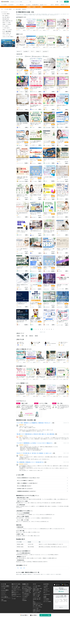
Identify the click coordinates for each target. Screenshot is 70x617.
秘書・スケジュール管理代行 (45, 574)
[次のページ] (53, 329)
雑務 (21, 567)
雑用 (24, 567)
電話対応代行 (30, 574)
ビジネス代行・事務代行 (8, 9)
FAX (18, 567)
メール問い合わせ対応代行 (36, 574)
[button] (42, 477)
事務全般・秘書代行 (19, 574)
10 (51, 329)
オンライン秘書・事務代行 (17, 9)
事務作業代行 (25, 574)
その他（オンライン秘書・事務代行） (56, 574)
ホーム (2, 9)
